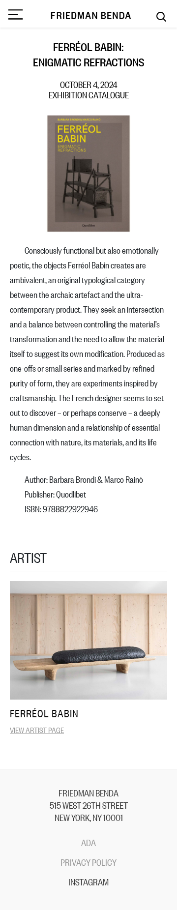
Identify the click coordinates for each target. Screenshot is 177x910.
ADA (88, 842)
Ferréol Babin (44, 713)
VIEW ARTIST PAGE (37, 729)
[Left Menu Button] (15, 15)
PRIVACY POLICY (88, 862)
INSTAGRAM (88, 881)
